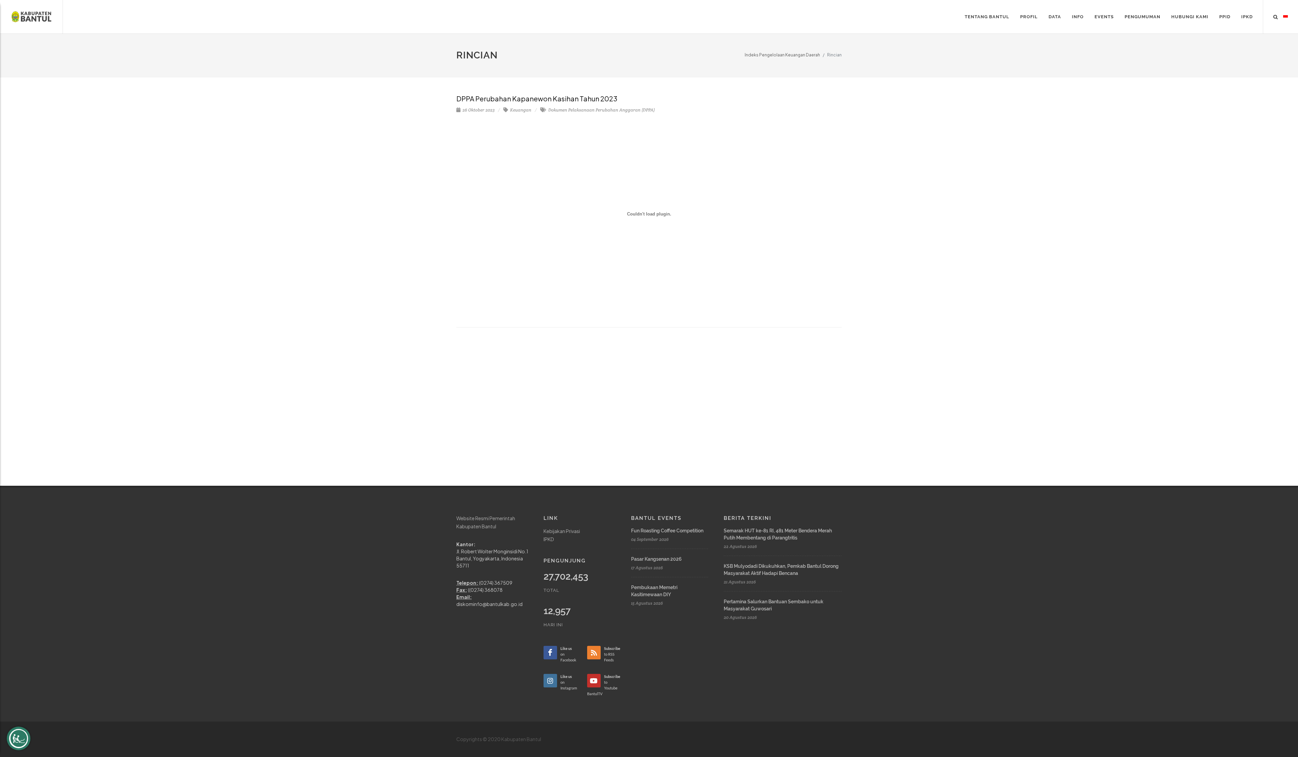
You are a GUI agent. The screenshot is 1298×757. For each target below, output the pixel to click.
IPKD (549, 539)
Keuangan (520, 110)
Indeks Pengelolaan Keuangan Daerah (782, 54)
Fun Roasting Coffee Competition (667, 530)
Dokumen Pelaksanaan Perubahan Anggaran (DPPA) (601, 110)
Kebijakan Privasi (562, 531)
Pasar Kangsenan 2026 (656, 559)
